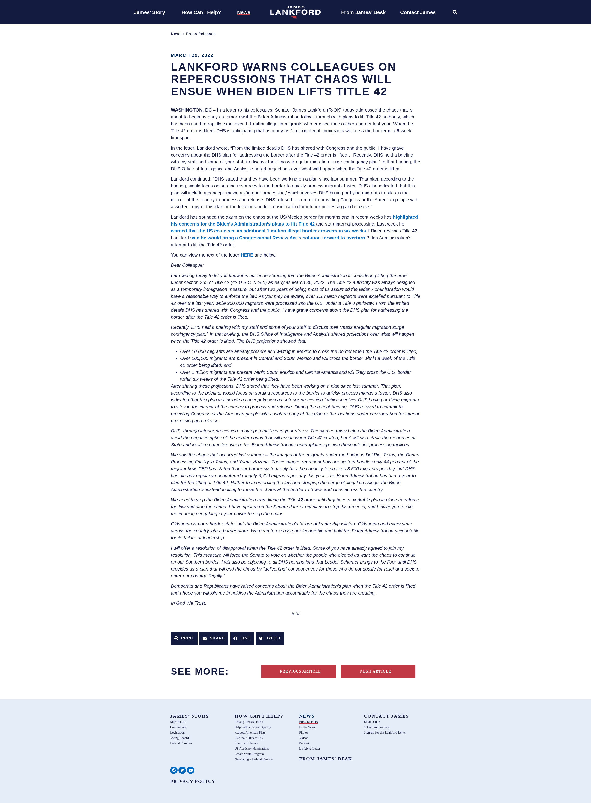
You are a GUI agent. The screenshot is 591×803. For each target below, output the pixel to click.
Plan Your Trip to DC (249, 738)
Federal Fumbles (181, 743)
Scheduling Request (376, 727)
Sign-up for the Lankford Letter (385, 732)
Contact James (386, 715)
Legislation (177, 732)
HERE (247, 254)
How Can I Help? (259, 715)
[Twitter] (182, 770)
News (176, 33)
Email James (372, 722)
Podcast (304, 743)
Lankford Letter (309, 748)
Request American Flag (250, 732)
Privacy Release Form (249, 722)
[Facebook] (174, 770)
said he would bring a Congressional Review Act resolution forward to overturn (277, 237)
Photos (303, 732)
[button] (184, 638)
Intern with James (246, 743)
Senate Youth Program (249, 754)
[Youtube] (190, 770)
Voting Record (179, 738)
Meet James (177, 722)
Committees (178, 727)
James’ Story (189, 715)
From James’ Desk (325, 758)
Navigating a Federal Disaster (254, 759)
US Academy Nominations (252, 748)
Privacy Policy (192, 781)
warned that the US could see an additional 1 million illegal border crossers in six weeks (268, 230)
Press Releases (201, 33)
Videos (303, 738)
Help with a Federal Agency (253, 727)
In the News (307, 727)
